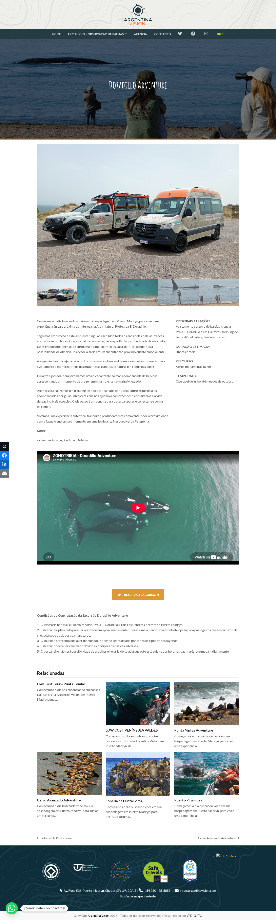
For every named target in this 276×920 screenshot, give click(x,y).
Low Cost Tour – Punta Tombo (61, 684)
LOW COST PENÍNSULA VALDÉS (132, 730)
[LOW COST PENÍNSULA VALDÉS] (138, 703)
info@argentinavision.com (197, 890)
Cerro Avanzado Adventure (59, 800)
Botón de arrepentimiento (138, 896)
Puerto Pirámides (188, 800)
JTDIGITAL (194, 915)
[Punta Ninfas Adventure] (206, 703)
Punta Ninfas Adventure (193, 730)
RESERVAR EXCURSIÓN (141, 594)
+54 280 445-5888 (157, 890)
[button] (235, 212)
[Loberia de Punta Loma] (138, 774)
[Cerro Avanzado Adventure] (69, 773)
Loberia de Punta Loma (124, 801)
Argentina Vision (99, 915)
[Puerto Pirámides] (206, 773)
